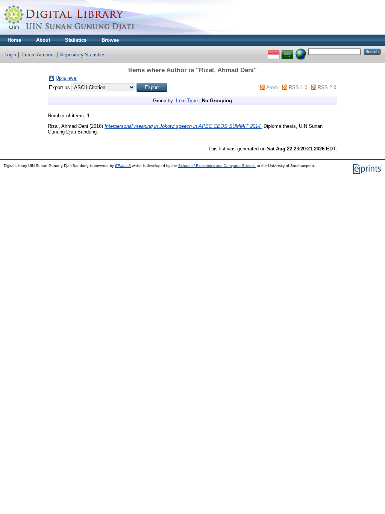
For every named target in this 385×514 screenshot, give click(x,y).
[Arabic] (287, 51)
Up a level (66, 78)
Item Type (187, 100)
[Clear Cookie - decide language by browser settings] (301, 51)
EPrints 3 (123, 166)
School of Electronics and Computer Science (217, 166)
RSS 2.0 (327, 87)
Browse (110, 40)
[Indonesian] (274, 51)
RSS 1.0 (298, 87)
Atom (272, 87)
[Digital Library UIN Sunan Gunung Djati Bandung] (69, 33)
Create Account (38, 55)
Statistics (75, 40)
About (43, 40)
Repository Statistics (83, 55)
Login (10, 55)
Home (14, 40)
